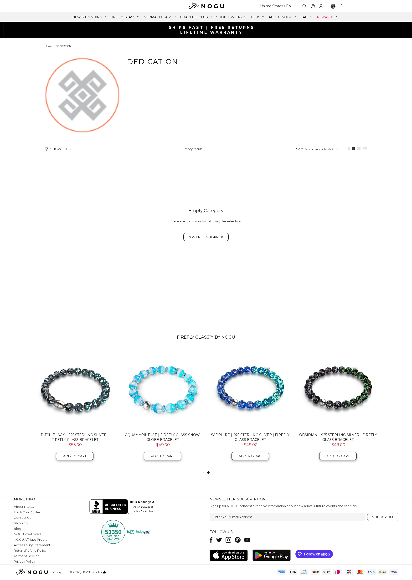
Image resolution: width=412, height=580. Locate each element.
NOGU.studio (206, 6)
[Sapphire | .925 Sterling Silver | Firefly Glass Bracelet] (250, 388)
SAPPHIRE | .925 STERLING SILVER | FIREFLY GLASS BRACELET (250, 437)
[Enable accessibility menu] (333, 6)
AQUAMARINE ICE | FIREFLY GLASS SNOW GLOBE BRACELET (162, 437)
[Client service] (312, 6)
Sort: (300, 149)
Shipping (21, 523)
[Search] (304, 6)
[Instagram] (228, 540)
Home (48, 46)
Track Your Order (27, 512)
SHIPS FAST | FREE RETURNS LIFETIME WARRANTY (208, 30)
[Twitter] (219, 540)
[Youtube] (247, 540)
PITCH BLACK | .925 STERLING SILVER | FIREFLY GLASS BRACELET (75, 437)
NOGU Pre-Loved (27, 534)
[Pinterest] (238, 540)
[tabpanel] (250, 409)
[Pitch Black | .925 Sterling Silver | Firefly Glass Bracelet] (75, 388)
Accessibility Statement (32, 545)
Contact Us (22, 517)
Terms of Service (27, 556)
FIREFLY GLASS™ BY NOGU (206, 337)
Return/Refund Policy (30, 550)
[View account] (321, 6)
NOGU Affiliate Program (32, 539)
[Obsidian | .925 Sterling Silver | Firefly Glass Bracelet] (338, 388)
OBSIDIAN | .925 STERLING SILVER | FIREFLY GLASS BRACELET (338, 437)
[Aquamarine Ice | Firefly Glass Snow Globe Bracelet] (162, 388)
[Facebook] (211, 540)
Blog (17, 528)
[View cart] (342, 6)
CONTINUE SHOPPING (206, 237)
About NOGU (24, 507)
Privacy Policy (24, 561)
